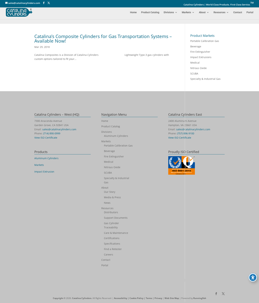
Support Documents (116, 217)
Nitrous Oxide (198, 68)
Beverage (195, 46)
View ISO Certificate (45, 137)
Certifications (111, 238)
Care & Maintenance (116, 233)
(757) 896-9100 (185, 133)
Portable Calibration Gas (204, 41)
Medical (195, 62)
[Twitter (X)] (49, 3)
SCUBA (194, 73)
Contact (237, 12)
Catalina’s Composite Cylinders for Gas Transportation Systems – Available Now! (103, 38)
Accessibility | (122, 298)
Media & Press (112, 197)
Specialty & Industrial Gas (205, 78)
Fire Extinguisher (200, 51)
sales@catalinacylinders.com (59, 129)
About (202, 12)
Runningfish (199, 298)
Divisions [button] (169, 12)
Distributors (111, 212)
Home (133, 12)
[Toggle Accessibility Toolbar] (253, 277)
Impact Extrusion (44, 171)
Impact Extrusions (200, 57)
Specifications (112, 243)
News (107, 202)
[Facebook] (44, 3)
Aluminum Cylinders (46, 158)
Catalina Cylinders (81, 298)
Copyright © (59, 298)
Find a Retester (113, 249)
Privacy (158, 298)
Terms (149, 298)
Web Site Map (172, 298)
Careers (108, 254)
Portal (249, 12)
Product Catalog (150, 12)
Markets (186, 12)
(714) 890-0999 (51, 133)
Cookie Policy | (138, 298)
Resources (219, 12)
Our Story (109, 191)
